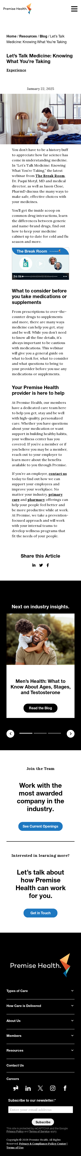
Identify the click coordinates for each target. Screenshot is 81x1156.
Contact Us (15, 1065)
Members (13, 1036)
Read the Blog (40, 708)
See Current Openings (40, 826)
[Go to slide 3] (54, 733)
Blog (43, 36)
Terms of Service (39, 1131)
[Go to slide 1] (25, 733)
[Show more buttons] (65, 276)
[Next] (71, 734)
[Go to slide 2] (40, 733)
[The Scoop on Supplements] (44, 276)
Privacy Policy (15, 1131)
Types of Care (17, 991)
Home (11, 36)
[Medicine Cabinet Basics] (46, 276)
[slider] (41, 276)
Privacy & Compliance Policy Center (42, 1143)
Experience (16, 70)
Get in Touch (40, 913)
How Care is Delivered (23, 1006)
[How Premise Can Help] (54, 276)
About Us (13, 1021)
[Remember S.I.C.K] (31, 276)
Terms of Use (15, 1147)
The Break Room (50, 176)
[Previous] (10, 734)
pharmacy (36, 499)
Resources (28, 36)
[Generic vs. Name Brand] (37, 276)
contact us (58, 473)
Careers (12, 1079)
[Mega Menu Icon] (72, 8)
